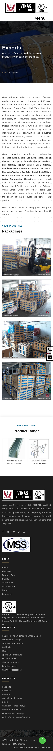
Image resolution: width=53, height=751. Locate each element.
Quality (5, 579)
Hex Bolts (6, 686)
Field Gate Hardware (11, 709)
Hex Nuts (6, 690)
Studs (4, 651)
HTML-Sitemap (18, 744)
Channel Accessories (12, 669)
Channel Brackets (10, 662)
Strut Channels (9, 658)
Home (4, 73)
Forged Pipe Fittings (11, 639)
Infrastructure (8, 586)
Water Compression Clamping (16, 717)
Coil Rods (6, 647)
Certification (8, 582)
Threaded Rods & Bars (12, 643)
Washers (6, 694)
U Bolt (5, 702)
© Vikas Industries (10, 740)
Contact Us (7, 594)
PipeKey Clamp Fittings (13, 713)
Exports (5, 590)
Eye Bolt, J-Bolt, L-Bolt (12, 698)
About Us (6, 571)
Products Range (9, 575)
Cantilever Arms (9, 666)
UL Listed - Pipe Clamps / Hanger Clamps (21, 635)
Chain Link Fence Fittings (14, 705)
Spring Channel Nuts (12, 654)
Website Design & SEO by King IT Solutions (31, 747)
